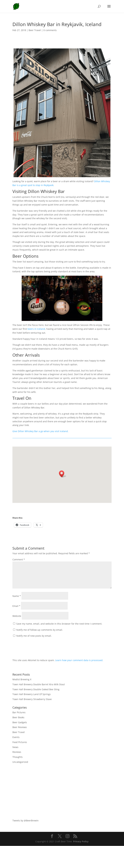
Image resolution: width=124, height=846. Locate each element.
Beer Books (18, 717)
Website (16, 615)
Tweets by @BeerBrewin (25, 820)
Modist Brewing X (21, 679)
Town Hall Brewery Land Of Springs (31, 694)
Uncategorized (20, 761)
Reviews (16, 751)
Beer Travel (35, 30)
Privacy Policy (80, 841)
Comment (18, 559)
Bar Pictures (19, 712)
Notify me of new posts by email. (34, 635)
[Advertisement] (62, 791)
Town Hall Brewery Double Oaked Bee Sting (35, 689)
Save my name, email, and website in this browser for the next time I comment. (59, 623)
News (15, 747)
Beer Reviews (19, 727)
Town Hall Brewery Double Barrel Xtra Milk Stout (38, 684)
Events (16, 737)
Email (16, 606)
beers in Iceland (36, 328)
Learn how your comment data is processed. (79, 660)
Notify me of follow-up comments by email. (39, 629)
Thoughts (17, 756)
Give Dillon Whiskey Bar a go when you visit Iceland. (40, 431)
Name (16, 596)
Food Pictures (19, 742)
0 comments (50, 30)
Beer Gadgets (19, 722)
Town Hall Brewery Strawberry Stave (32, 699)
